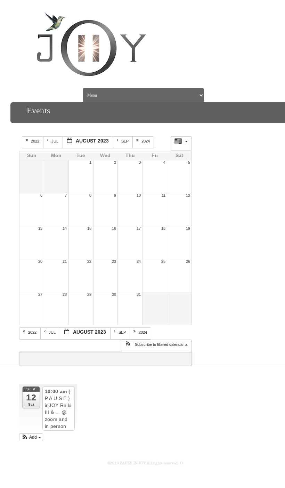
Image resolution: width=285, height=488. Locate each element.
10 (139, 195)
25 (163, 261)
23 (114, 261)
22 (89, 261)
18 (163, 228)
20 (40, 261)
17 (139, 228)
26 (188, 261)
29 (89, 294)
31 (139, 294)
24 (139, 261)
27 (40, 294)
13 (40, 228)
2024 (146, 141)
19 (188, 228)
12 (188, 195)
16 (114, 228)
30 (114, 294)
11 (163, 195)
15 (89, 228)
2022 (35, 141)
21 (65, 261)
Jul (55, 141)
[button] (156, 346)
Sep (125, 141)
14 (65, 228)
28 (65, 294)
